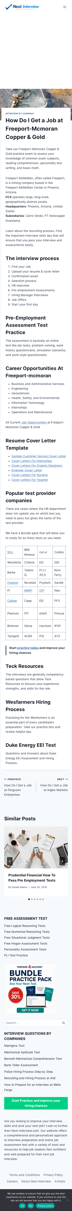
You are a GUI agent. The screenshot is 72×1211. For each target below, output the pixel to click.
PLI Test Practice (16, 955)
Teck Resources (25, 666)
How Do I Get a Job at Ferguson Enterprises (18, 787)
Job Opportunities (33, 422)
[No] (67, 1200)
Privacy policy (45, 1205)
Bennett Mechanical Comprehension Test (33, 1058)
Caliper (12, 600)
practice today (28, 648)
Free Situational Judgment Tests (27, 937)
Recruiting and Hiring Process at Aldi (30, 1078)
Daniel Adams (19, 887)
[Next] (62, 861)
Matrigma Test (14, 1045)
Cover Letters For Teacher (30, 480)
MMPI (28, 590)
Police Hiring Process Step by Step (28, 1071)
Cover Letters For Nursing (30, 475)
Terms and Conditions (24, 1175)
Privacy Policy (53, 1175)
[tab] (29, 899)
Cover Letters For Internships (32, 461)
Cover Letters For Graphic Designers (37, 465)
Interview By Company (20, 113)
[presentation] (36, 847)
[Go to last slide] (10, 861)
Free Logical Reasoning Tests (24, 926)
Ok (22, 1205)
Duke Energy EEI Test (31, 745)
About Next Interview (36, 1181)
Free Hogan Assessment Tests (25, 943)
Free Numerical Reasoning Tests (27, 931)
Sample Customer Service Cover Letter (39, 456)
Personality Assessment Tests (25, 949)
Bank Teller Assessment (21, 1065)
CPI (41, 590)
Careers (12, 1181)
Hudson (12, 582)
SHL (10, 552)
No (31, 1205)
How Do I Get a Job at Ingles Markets (54, 785)
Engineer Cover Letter (27, 470)
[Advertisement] (36, 51)
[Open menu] (64, 7)
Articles (60, 1181)
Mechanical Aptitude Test (22, 1052)
